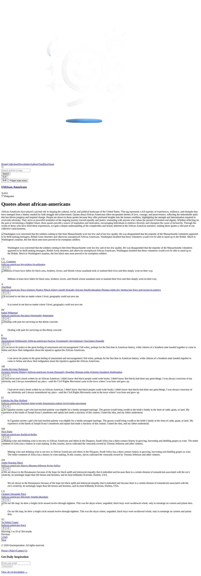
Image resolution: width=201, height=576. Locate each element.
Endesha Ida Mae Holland (14, 400)
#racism (79, 290)
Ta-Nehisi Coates (9, 522)
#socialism (89, 341)
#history (22, 372)
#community (62, 341)
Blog (45, 164)
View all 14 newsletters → (14, 572)
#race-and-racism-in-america (146, 290)
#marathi (99, 341)
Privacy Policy (8, 550)
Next (3, 540)
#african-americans (10, 264)
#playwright (35, 403)
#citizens (94, 372)
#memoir (24, 403)
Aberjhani (6, 287)
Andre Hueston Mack (12, 462)
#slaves (24, 465)
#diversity (25, 497)
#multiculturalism (92, 290)
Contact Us (21, 550)
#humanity (59, 372)
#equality (70, 290)
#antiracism (126, 290)
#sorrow (51, 341)
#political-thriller (28, 434)
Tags (40, 164)
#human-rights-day (110, 290)
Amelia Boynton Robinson (14, 369)
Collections (13, 164)
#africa (56, 465)
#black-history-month (54, 290)
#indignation (115, 372)
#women (5, 372)
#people (14, 372)
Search (6, 174)
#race (23, 525)
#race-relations (27, 290)
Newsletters (24, 164)
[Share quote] (8, 267)
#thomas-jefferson (37, 465)
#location (25, 315)
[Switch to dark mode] (4, 177)
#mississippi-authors (52, 403)
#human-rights (82, 372)
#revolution (26, 264)
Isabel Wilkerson (9, 312)
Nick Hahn (6, 431)
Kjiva (4, 338)
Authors (34, 164)
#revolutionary (76, 341)
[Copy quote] (3, 267)
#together (70, 372)
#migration (47, 315)
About (51, 164)
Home (4, 164)
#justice (39, 290)
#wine (49, 465)
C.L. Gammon (8, 261)
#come (50, 372)
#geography (36, 315)
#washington (38, 264)
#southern (104, 372)
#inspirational (8, 341)
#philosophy (21, 341)
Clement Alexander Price (13, 494)
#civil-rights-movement (74, 403)
